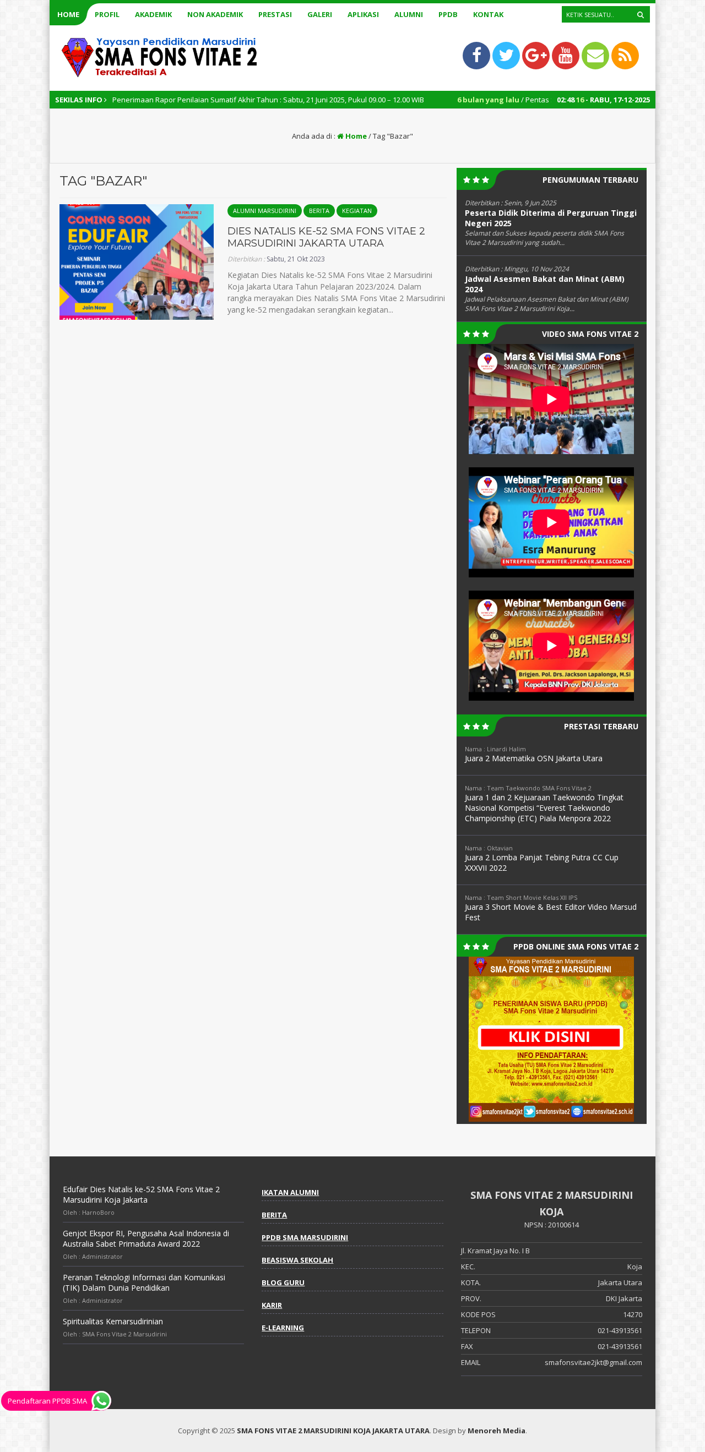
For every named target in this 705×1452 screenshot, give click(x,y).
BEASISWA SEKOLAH (297, 1260)
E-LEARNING (283, 1328)
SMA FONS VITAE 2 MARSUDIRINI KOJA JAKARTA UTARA (333, 1430)
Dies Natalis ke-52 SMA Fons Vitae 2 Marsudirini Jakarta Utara (326, 237)
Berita (319, 210)
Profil (107, 14)
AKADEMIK (153, 14)
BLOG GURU (283, 1282)
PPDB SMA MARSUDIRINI (305, 1237)
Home (68, 14)
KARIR (272, 1305)
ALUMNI (408, 14)
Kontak (488, 14)
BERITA (274, 1215)
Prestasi (275, 14)
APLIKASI (363, 14)
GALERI (319, 14)
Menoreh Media (496, 1430)
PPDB (448, 14)
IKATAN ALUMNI (290, 1192)
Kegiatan (357, 210)
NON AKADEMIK (215, 14)
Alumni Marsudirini (264, 210)
